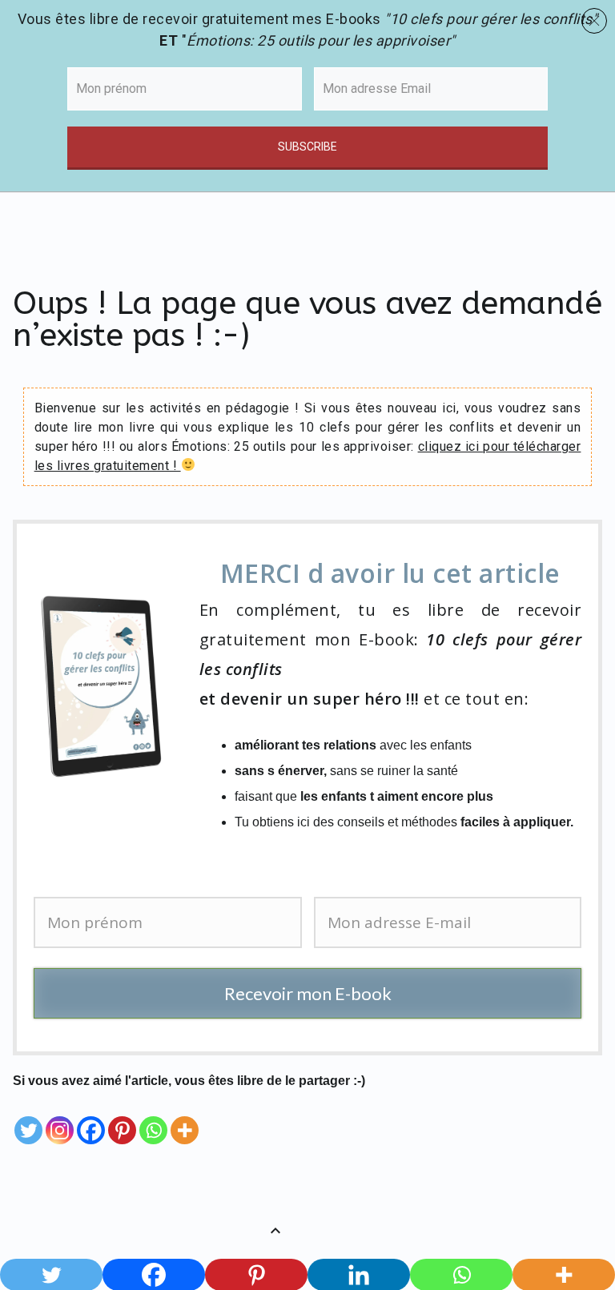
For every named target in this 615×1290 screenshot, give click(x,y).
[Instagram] (60, 1118)
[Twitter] (28, 1118)
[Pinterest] (122, 1118)
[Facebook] (91, 1118)
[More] (185, 1118)
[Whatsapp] (153, 1118)
